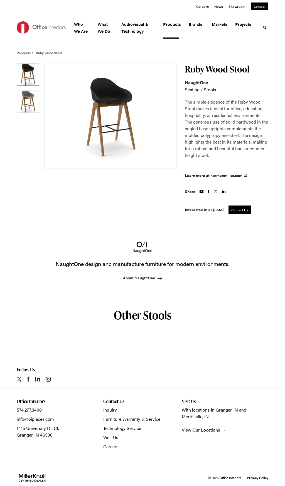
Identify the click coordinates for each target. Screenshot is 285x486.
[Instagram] (48, 379)
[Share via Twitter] (216, 191)
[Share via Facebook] (209, 191)
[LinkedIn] (37, 379)
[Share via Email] (201, 191)
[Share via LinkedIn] (224, 191)
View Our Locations (201, 430)
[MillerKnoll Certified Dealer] (32, 478)
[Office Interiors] (41, 27)
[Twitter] (19, 379)
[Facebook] (28, 379)
